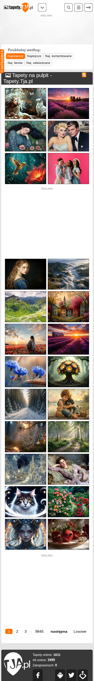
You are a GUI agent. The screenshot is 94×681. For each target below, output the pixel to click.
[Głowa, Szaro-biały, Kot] (25, 487)
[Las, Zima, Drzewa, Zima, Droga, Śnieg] (25, 390)
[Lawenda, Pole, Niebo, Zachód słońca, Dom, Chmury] (68, 325)
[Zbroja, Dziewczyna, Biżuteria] (25, 520)
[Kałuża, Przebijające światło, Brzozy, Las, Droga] (68, 422)
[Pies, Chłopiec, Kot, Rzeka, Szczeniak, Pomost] (68, 390)
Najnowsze (16, 56)
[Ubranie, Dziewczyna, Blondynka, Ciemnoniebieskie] (25, 260)
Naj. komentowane (58, 56)
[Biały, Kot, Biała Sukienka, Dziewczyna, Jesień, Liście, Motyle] (25, 89)
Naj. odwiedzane (38, 63)
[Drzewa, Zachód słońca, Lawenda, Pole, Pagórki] (68, 89)
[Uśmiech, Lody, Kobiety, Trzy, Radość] (68, 154)
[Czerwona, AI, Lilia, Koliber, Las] (25, 154)
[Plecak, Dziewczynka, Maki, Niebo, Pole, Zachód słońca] (25, 325)
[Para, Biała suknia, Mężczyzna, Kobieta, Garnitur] (68, 122)
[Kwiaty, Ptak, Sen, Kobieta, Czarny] (25, 122)
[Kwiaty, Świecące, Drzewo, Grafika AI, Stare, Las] (68, 357)
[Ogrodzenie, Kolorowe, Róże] (68, 487)
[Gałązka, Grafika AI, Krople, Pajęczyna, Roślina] (25, 422)
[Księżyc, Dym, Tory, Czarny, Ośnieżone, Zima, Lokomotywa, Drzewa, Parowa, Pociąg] (25, 455)
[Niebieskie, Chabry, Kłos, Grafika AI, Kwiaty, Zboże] (25, 357)
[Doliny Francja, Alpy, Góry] (25, 292)
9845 (39, 631)
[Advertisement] (47, 30)
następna (59, 631)
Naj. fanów (15, 63)
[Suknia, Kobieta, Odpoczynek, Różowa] (68, 455)
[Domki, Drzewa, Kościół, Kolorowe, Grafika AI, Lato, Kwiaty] (68, 292)
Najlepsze (34, 56)
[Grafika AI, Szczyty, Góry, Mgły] (68, 260)
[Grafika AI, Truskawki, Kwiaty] (68, 520)
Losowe (80, 631)
